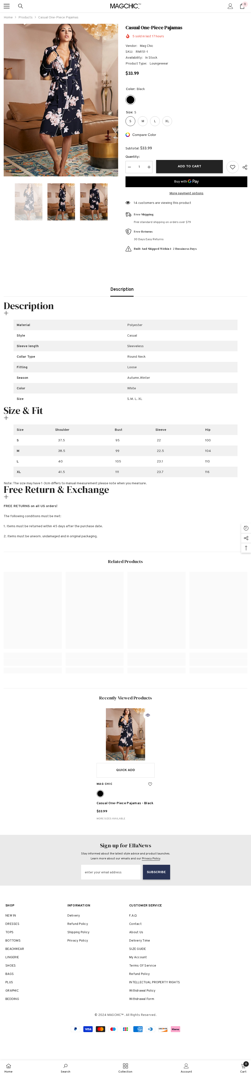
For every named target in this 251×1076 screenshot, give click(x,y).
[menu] (7, 6)
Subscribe (156, 872)
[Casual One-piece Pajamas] (126, 734)
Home (8, 17)
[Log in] (230, 6)
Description (122, 289)
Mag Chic (146, 46)
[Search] (21, 6)
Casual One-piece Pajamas (125, 803)
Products (25, 17)
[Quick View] (147, 715)
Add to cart (189, 166)
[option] (61, 100)
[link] (33, 662)
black (100, 793)
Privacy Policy (151, 859)
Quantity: (133, 157)
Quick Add (125, 770)
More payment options (186, 193)
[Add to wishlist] (232, 167)
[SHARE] (243, 167)
